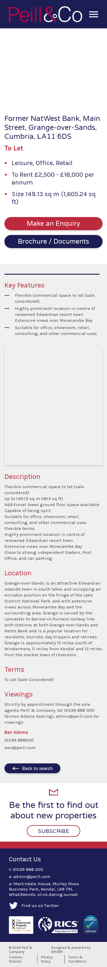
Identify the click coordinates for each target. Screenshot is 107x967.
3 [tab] (43, 94)
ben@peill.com (20, 747)
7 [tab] (71, 94)
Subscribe (53, 831)
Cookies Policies (16, 959)
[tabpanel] (53, 66)
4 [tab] (50, 94)
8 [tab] (78, 94)
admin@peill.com (31, 876)
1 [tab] (28, 94)
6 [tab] (64, 94)
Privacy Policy (47, 959)
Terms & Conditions (77, 959)
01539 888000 (19, 740)
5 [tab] (57, 94)
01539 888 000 (28, 869)
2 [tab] (36, 94)
